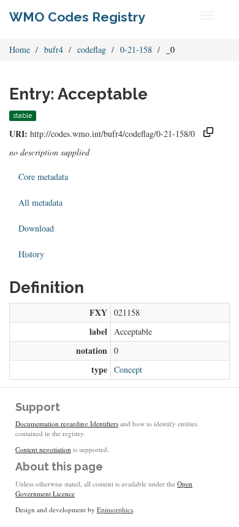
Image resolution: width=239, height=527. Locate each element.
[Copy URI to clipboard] (208, 133)
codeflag (91, 49)
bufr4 (53, 49)
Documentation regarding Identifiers (66, 423)
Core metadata (43, 176)
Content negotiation (43, 449)
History (31, 254)
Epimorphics (115, 509)
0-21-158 (136, 49)
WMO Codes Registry (77, 17)
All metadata (40, 202)
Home (19, 49)
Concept (128, 369)
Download (36, 228)
